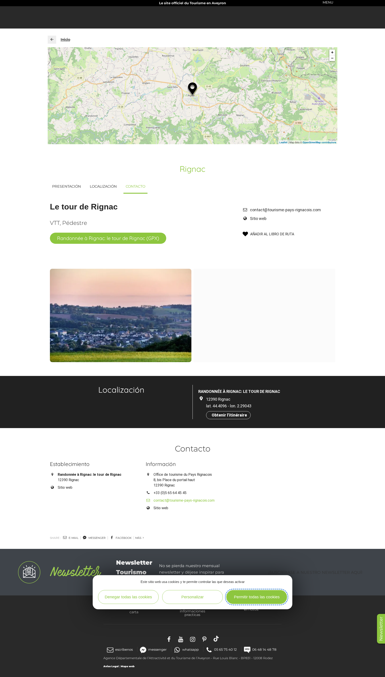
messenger (97, 538)
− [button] (332, 58)
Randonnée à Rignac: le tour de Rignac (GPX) (108, 238)
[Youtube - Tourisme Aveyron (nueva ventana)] (180, 638)
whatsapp (190, 649)
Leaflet (283, 142)
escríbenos (124, 649)
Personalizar (192, 597)
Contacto (135, 186)
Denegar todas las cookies (128, 597)
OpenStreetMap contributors (319, 142)
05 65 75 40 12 (225, 649)
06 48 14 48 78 (264, 649)
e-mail (73, 538)
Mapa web (128, 666)
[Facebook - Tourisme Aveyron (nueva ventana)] (169, 638)
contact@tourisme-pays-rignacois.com (285, 209)
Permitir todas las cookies (257, 597)
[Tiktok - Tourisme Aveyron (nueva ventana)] (216, 638)
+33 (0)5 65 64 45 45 (170, 493)
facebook (123, 538)
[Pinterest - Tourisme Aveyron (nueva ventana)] (204, 638)
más (138, 538)
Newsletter (381, 629)
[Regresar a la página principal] (52, 40)
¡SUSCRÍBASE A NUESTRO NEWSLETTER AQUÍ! (315, 572)
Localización (103, 186)
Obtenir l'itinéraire (229, 415)
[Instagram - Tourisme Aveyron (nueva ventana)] (192, 638)
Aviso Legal (111, 666)
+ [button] (332, 52)
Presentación (66, 186)
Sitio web (258, 218)
